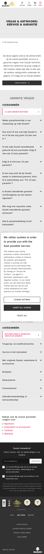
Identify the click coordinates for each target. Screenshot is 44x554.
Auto (12, 515)
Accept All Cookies (22, 308)
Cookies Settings (22, 300)
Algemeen (9, 424)
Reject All (22, 316)
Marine (31, 515)
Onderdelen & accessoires (17, 427)
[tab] (22, 111)
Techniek (8, 430)
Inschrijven (35, 461)
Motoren (21, 515)
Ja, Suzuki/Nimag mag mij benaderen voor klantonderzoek (22, 477)
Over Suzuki (22, 524)
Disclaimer (22, 537)
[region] (22, 277)
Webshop (8, 434)
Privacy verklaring (22, 533)
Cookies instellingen (22, 529)
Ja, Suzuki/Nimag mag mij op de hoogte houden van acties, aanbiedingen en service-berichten (21, 469)
